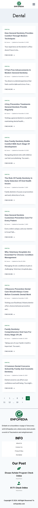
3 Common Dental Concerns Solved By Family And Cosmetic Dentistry (19, 369)
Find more (10, 55)
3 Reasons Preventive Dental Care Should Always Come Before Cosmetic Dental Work (18, 292)
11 (4, 402)
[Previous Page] (4, 398)
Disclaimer (19, 455)
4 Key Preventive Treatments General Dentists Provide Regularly (17, 107)
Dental (7, 29)
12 (10, 402)
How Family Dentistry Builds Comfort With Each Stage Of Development (17, 144)
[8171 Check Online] (19, 483)
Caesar (8, 42)
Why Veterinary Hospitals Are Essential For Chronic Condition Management (19, 255)
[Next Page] (22, 402)
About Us (19, 443)
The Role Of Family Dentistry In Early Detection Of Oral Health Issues (18, 181)
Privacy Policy (19, 451)
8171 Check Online (19, 488)
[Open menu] (33, 4)
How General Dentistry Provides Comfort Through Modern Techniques (19, 36)
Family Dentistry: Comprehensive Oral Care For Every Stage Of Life (18, 332)
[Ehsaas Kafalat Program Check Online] (19, 468)
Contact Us (19, 447)
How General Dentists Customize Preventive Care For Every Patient (18, 218)
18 (17, 402)
